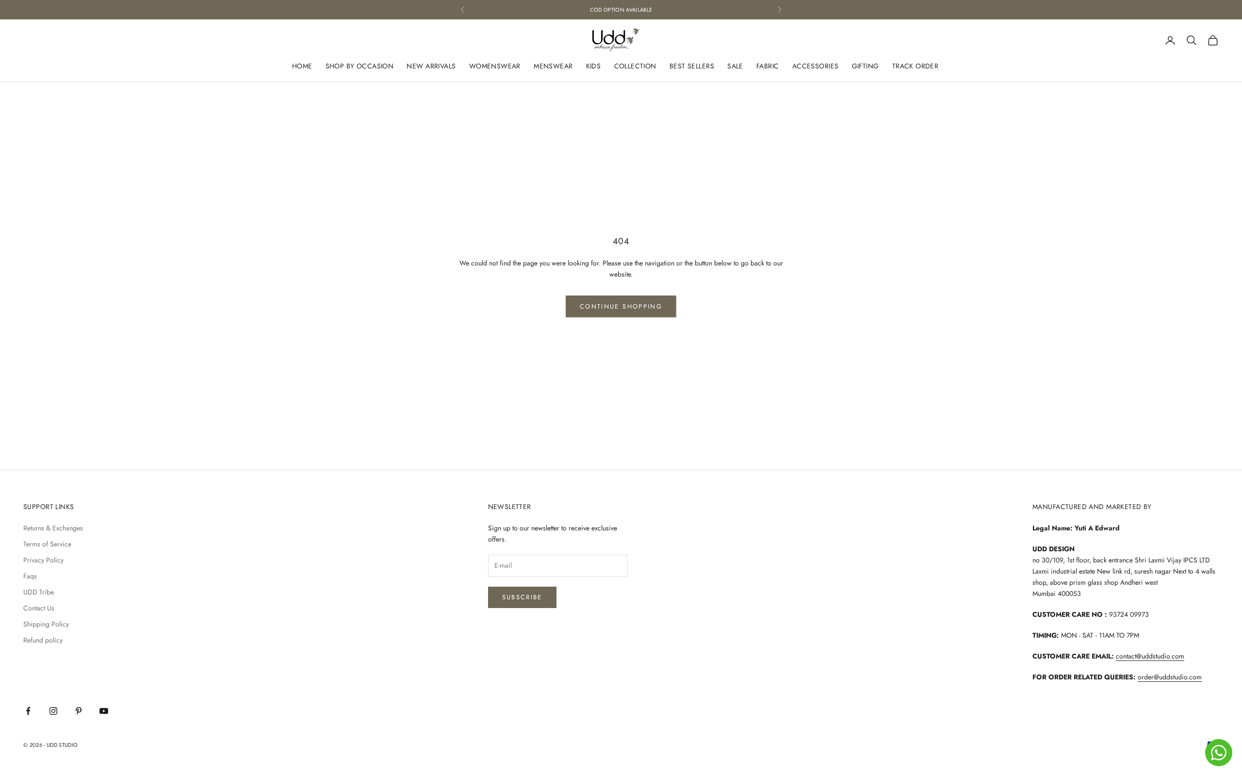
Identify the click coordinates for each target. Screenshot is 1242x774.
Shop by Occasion (360, 66)
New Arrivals (431, 66)
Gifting (865, 66)
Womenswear (495, 66)
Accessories (815, 66)
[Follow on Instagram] (53, 711)
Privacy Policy (43, 560)
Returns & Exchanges (53, 528)
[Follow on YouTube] (104, 711)
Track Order (915, 66)
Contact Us (38, 608)
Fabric (767, 66)
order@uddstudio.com (1170, 677)
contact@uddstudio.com (1150, 656)
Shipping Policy (46, 624)
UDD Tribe (38, 592)
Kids (593, 66)
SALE (735, 66)
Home (302, 66)
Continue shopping (621, 306)
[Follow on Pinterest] (78, 711)
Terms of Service (47, 544)
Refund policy (43, 640)
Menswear (553, 66)
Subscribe (522, 597)
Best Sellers (692, 66)
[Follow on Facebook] (28, 711)
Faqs (30, 576)
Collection (635, 66)
